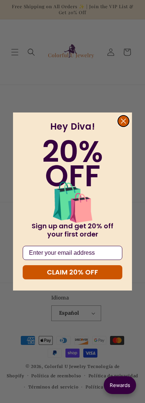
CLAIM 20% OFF (72, 272)
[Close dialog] (123, 121)
